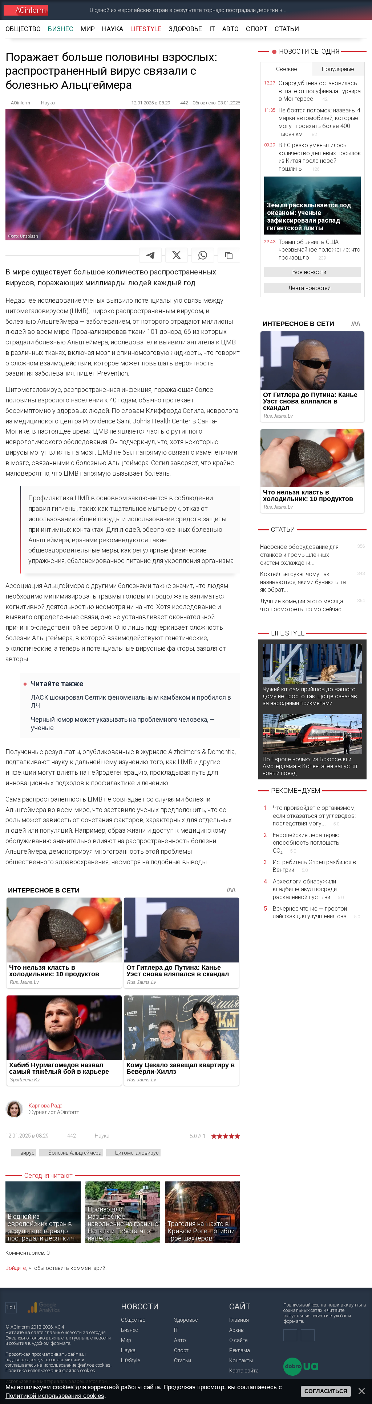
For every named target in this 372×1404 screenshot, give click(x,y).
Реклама (239, 1350)
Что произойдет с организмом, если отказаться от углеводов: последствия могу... (314, 815)
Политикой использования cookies (54, 1395)
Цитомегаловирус (137, 1153)
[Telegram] (150, 255)
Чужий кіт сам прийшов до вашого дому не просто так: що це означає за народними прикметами (310, 696)
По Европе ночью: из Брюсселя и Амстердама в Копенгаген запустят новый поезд (310, 766)
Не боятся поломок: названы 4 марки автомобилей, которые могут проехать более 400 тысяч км (319, 122)
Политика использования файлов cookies (50, 1370)
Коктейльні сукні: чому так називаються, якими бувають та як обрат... (312, 582)
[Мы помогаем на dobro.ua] (300, 1374)
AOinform (30, 10)
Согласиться (325, 1391)
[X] (176, 255)
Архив (236, 1330)
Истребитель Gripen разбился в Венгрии (314, 866)
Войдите (15, 1268)
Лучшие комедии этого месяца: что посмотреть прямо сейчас (312, 605)
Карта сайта (244, 1371)
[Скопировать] (229, 255)
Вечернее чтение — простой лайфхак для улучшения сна (316, 912)
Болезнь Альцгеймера (74, 1153)
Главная (239, 1320)
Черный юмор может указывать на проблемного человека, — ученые (123, 724)
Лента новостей (309, 288)
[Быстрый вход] (330, 10)
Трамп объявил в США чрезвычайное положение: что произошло (319, 250)
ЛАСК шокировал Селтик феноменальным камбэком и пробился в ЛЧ (131, 701)
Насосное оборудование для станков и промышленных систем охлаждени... (312, 554)
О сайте (238, 1340)
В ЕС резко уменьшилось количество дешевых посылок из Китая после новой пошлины (320, 157)
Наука (102, 1136)
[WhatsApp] (202, 255)
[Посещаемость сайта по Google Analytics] (44, 1307)
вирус (27, 1153)
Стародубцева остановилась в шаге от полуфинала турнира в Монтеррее (320, 91)
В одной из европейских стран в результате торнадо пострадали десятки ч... (188, 10)
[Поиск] (356, 10)
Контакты (241, 1360)
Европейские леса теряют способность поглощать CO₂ (307, 843)
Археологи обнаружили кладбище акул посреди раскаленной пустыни (308, 889)
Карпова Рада (45, 1106)
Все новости (309, 272)
